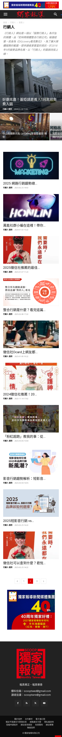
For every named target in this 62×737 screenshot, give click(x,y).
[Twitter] (35, 703)
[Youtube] (44, 703)
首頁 (5, 22)
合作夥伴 (29, 719)
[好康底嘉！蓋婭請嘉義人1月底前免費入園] (31, 86)
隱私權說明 (49, 722)
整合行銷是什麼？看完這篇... (24, 310)
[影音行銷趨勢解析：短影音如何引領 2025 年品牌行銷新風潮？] (31, 461)
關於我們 (18, 719)
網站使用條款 (26, 724)
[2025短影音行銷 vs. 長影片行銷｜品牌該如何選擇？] (31, 503)
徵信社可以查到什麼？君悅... (24, 563)
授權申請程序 (12, 724)
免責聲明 (39, 724)
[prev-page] (17, 581)
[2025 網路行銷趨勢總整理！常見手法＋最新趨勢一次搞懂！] (31, 165)
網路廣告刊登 (35, 722)
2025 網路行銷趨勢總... (20, 183)
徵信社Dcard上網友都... (20, 352)
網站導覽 (49, 724)
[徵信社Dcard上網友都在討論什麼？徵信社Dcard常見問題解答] (31, 334)
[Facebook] (18, 703)
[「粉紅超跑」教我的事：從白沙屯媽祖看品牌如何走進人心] (31, 419)
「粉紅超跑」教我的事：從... (24, 436)
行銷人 (13, 22)
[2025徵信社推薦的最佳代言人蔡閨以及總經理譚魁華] (31, 250)
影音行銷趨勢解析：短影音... (24, 478)
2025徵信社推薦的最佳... (21, 268)
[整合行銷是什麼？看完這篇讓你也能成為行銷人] (31, 292)
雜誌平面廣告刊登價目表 (16, 722)
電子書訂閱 (40, 719)
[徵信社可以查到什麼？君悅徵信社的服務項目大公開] (31, 545)
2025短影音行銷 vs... (18, 521)
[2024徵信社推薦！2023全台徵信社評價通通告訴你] (31, 376)
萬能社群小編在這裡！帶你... (24, 225)
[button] (5, 14)
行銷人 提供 (7, 109)
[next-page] (43, 581)
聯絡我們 (31, 727)
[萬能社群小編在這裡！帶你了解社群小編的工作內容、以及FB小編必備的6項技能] (31, 208)
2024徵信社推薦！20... (20, 394)
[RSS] (27, 703)
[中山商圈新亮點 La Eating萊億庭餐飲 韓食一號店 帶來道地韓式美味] (25, 131)
